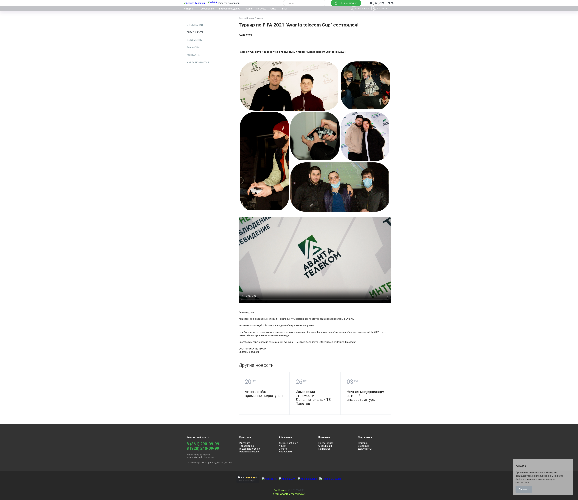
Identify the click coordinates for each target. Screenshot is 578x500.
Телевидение (206, 8)
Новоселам (285, 451)
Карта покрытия (198, 62)
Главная (242, 18)
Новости (250, 18)
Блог (284, 8)
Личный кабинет (288, 443)
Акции (248, 8)
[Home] (194, 3)
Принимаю (524, 489)
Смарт (274, 8)
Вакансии (193, 47)
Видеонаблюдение (229, 8)
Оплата (283, 448)
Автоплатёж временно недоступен (264, 394)
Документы (194, 40)
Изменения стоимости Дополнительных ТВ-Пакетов (314, 398)
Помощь (261, 8)
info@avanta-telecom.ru (198, 454)
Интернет (189, 8)
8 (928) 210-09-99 (203, 448)
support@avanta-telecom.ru (200, 457)
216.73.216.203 (289, 490)
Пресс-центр (195, 32)
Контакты (193, 55)
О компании (195, 24)
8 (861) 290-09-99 (203, 444)
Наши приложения (249, 451)
